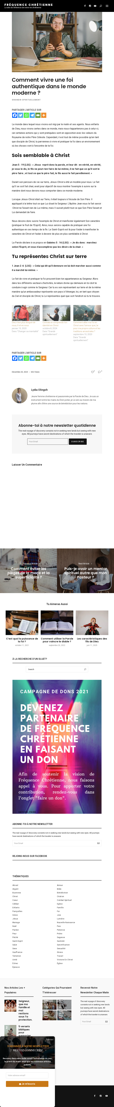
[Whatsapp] (26, 115)
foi (58, 911)
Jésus (15, 919)
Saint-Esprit (17, 941)
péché (15, 937)
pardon (15, 930)
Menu (107, 5)
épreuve (16, 967)
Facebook (84, 5)
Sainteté (61, 941)
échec (15, 963)
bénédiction (62, 893)
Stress (60, 952)
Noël (14, 926)
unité (14, 960)
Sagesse (61, 937)
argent (15, 889)
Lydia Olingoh (39, 389)
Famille (60, 908)
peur (14, 934)
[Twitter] (20, 115)
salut (14, 945)
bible (59, 889)
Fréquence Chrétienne (28, 4)
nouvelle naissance (66, 922)
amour (60, 885)
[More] (43, 115)
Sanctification (63, 945)
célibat (15, 904)
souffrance (17, 952)
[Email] (38, 115)
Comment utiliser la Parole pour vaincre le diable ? (57, 640)
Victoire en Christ (65, 960)
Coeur (15, 900)
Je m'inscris (28, 1083)
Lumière (60, 919)
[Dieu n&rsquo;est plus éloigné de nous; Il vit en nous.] (26, 313)
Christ (15, 896)
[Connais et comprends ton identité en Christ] (56, 313)
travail (60, 956)
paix (59, 926)
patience (61, 930)
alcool (15, 885)
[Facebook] (14, 115)
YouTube (95, 5)
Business (16, 893)
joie (59, 915)
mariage (16, 922)
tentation (16, 956)
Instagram (89, 5)
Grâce (15, 915)
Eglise (60, 904)
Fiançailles (17, 911)
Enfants (15, 908)
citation (60, 896)
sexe (14, 948)
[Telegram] (32, 115)
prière (59, 934)
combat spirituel (64, 900)
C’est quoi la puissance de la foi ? (22, 640)
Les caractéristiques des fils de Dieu (92, 640)
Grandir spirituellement (26, 99)
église (60, 963)
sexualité (61, 948)
